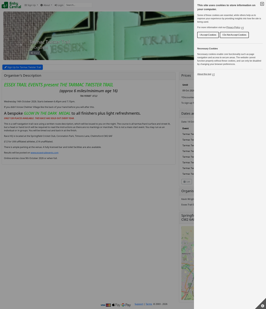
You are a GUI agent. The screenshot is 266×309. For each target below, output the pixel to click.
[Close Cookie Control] (262, 4)
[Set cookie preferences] (260, 303)
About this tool (206, 74)
